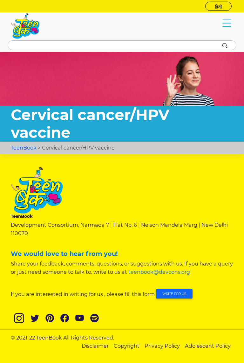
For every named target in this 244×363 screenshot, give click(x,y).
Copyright (126, 346)
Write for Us (174, 294)
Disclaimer (95, 346)
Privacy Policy (162, 346)
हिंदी (218, 7)
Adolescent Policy (208, 346)
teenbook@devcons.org (159, 272)
